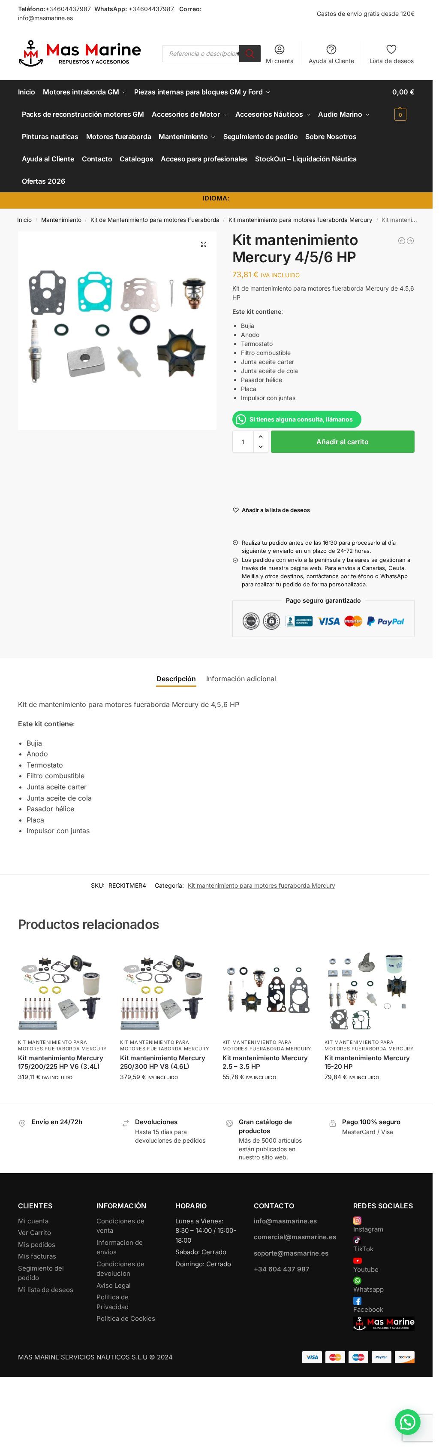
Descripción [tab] (176, 678)
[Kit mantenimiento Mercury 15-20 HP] (369, 989)
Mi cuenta (280, 60)
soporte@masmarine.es (291, 1253)
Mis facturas (37, 1256)
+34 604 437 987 (282, 1269)
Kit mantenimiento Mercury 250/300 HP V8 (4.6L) (162, 1062)
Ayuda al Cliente (331, 60)
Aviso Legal (113, 1285)
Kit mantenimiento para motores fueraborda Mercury (301, 219)
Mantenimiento (61, 219)
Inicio (24, 219)
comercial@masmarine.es (295, 1237)
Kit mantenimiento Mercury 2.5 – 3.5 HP (265, 1062)
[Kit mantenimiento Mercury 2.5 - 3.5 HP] (401, 241)
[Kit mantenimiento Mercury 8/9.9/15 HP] (410, 241)
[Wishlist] (94, 957)
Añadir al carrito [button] (63, 1094)
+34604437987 (68, 8)
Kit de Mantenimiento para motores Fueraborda (155, 219)
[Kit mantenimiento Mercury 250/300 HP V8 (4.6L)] (165, 989)
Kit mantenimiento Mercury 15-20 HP (367, 1062)
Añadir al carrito (342, 441)
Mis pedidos (36, 1245)
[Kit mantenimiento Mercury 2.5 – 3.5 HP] (267, 989)
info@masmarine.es (45, 17)
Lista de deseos (392, 60)
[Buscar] (250, 53)
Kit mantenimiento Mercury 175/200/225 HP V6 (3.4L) (60, 1062)
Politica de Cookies (125, 1318)
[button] (403, 103)
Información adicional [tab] (241, 678)
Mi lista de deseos (45, 1290)
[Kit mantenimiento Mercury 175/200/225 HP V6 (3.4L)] (63, 989)
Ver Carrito (34, 1233)
